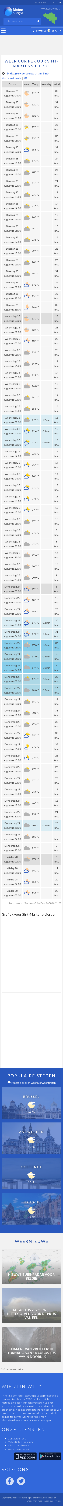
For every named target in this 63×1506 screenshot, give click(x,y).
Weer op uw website (19, 1448)
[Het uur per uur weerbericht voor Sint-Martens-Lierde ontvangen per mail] (25, 78)
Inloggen (40, 2)
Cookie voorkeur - (46, 1500)
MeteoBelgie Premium (20, 1441)
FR (54, 2)
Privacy (57, 1500)
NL (60, 2)
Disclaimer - (32, 1500)
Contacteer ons (17, 1438)
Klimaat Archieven (18, 1445)
